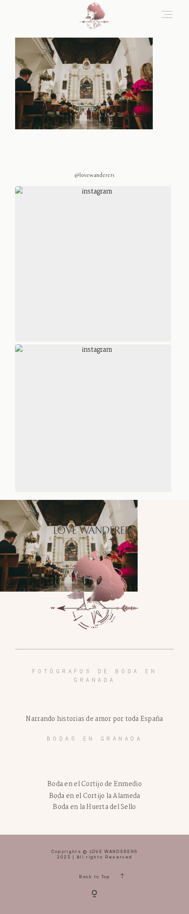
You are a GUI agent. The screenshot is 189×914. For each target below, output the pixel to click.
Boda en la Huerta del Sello (94, 807)
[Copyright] (94, 894)
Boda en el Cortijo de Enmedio (94, 784)
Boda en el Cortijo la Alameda (94, 796)
